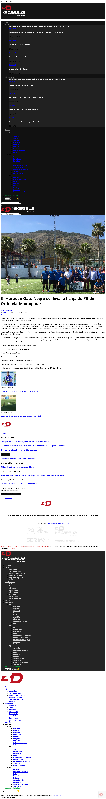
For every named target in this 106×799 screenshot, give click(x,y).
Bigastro (16, 148)
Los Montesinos (18, 173)
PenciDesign (56, 795)
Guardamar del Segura (20, 169)
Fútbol (7, 24)
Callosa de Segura (19, 150)
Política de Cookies (33, 546)
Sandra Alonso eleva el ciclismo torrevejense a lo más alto (28, 97)
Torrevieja (16, 194)
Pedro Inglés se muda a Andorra (19, 45)
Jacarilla (16, 171)
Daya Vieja (16, 161)
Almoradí (16, 140)
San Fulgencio (17, 188)
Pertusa (5, 312)
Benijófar (16, 146)
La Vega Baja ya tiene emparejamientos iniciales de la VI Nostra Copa (27, 442)
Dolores (15, 163)
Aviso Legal (5, 546)
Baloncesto (13, 590)
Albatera (16, 136)
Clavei (13, 548)
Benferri (16, 144)
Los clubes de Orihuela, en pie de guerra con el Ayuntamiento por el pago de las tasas (33, 446)
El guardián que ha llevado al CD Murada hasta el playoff (19, 392)
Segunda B (12, 28)
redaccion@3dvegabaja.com (58, 523)
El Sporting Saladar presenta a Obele (17, 467)
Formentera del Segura (20, 165)
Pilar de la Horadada (19, 179)
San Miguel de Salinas (20, 192)
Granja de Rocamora (19, 167)
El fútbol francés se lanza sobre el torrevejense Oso (20, 450)
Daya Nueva (17, 159)
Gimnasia (12, 588)
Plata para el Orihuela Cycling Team (21, 85)
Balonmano (13, 596)
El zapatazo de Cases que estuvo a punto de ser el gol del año (21, 416)
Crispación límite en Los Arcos (19, 57)
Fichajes (12, 580)
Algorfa (15, 138)
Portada (7, 22)
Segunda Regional (16, 578)
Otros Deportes (15, 598)
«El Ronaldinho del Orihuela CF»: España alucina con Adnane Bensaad (32, 475)
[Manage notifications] (101, 794)
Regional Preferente (17, 573)
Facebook (8, 498)
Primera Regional (15, 575)
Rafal (15, 181)
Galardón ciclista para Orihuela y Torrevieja (23, 109)
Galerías (7, 130)
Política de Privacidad (17, 546)
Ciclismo (12, 81)
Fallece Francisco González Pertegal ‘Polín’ (20, 484)
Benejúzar (16, 142)
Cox (14, 157)
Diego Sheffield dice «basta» (18, 69)
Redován (16, 184)
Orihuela (16, 177)
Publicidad (44, 546)
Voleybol (12, 594)
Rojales (15, 186)
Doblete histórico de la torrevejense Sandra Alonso (26, 122)
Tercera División (15, 571)
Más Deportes (9, 77)
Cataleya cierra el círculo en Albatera (18, 458)
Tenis (11, 586)
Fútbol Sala (13, 592)
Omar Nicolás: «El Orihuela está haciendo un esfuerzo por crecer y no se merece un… (37, 33)
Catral (15, 153)
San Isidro (16, 190)
